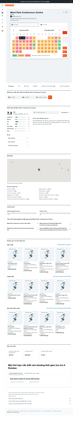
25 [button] (27, 48)
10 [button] (24, 41)
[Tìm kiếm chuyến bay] (2, 9)
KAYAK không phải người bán (15, 398)
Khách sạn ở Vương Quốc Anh (35, 410)
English (47, 1)
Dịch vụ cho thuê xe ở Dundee (17, 382)
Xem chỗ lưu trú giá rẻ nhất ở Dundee (62, 276)
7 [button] (13, 41)
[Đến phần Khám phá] (2, 19)
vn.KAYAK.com (10, 410)
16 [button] (20, 44)
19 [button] (30, 44)
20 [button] (34, 44)
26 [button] (30, 48)
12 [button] (30, 41)
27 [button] (34, 48)
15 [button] (17, 44)
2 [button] (20, 38)
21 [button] (13, 48)
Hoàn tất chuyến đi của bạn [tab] (15, 373)
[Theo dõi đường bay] (2, 22)
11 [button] (27, 41)
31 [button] (56, 51)
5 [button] (30, 38)
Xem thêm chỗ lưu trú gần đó (64, 244)
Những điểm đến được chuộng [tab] (32, 373)
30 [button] (20, 51)
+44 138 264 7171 (14, 20)
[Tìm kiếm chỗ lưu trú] (2, 12)
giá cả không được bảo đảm (33, 394)
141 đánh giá (18, 16)
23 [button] (20, 48)
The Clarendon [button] (27, 263)
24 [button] (24, 48)
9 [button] (20, 41)
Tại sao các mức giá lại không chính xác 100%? (20, 403)
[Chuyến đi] (2, 26)
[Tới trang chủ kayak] (9, 5)
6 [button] (34, 38)
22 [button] (17, 48)
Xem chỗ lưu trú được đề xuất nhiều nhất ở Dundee (59, 308)
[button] (71, 1)
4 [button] (27, 38)
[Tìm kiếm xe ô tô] (2, 15)
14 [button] (13, 44)
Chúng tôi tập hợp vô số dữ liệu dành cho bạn (19, 401)
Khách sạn (16, 410)
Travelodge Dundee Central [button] (14, 295)
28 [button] (13, 51)
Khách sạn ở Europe (24, 410)
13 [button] (34, 41)
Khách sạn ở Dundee (34, 382)
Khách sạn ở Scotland (47, 410)
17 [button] (23, 44)
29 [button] (17, 51)
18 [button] (27, 44)
